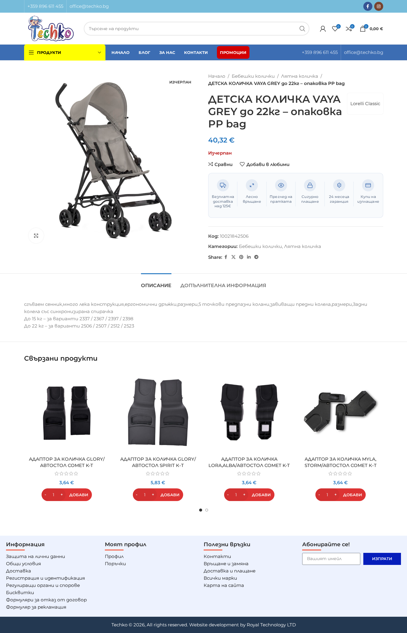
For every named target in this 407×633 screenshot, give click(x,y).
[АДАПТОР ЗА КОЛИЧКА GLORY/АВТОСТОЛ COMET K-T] (67, 412)
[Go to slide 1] (200, 510)
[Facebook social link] (367, 6)
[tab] (156, 282)
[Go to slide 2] (206, 510)
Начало (216, 76)
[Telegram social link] (256, 257)
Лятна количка (299, 76)
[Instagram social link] (378, 6)
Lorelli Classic (365, 103)
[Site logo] (51, 28)
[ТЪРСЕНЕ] (302, 29)
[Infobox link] (45, 6)
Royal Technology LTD (271, 625)
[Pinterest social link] (241, 257)
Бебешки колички (253, 76)
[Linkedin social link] (248, 257)
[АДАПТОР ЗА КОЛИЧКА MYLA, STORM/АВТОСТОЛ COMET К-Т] (340, 412)
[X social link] (233, 257)
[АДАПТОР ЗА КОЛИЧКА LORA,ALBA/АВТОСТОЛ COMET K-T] (249, 412)
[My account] (323, 29)
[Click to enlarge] (36, 235)
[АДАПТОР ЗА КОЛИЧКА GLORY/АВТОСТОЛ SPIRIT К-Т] (158, 412)
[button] (67, 494)
